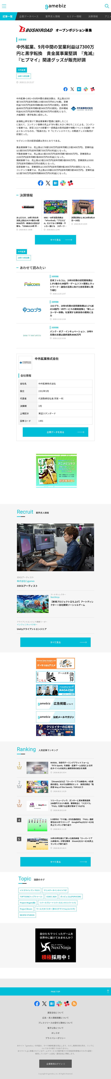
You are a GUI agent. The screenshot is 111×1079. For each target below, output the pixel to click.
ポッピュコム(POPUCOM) (70, 896)
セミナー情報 (74, 16)
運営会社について (55, 1012)
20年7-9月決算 (23, 76)
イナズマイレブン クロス (30, 890)
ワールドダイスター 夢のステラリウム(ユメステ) (55, 909)
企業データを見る (55, 432)
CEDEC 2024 (51, 896)
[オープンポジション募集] (55, 29)
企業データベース (29, 16)
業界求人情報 (52, 16)
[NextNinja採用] (55, 945)
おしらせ (55, 1032)
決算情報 (93, 16)
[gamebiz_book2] (56, 471)
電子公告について (55, 1027)
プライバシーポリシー (55, 1038)
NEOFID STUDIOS (27, 915)
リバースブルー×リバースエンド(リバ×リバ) (58, 902)
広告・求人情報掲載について (55, 1017)
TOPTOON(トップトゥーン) (31, 896)
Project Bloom (26, 909)
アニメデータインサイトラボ (55, 890)
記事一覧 (7, 16)
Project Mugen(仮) (27, 902)
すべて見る (55, 239)
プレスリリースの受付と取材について (55, 1022)
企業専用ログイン (54, 1063)
